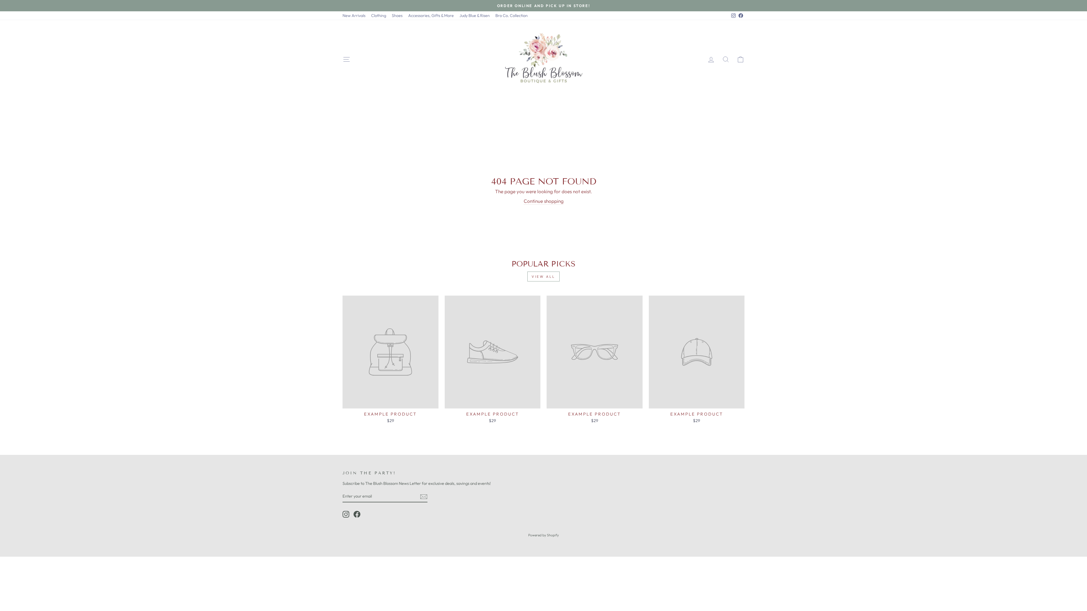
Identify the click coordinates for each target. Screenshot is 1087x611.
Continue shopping (544, 201)
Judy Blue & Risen (474, 15)
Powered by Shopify (543, 535)
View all (543, 276)
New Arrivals (354, 15)
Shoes (397, 15)
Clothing (378, 15)
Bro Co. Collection (511, 15)
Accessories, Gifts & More (431, 15)
